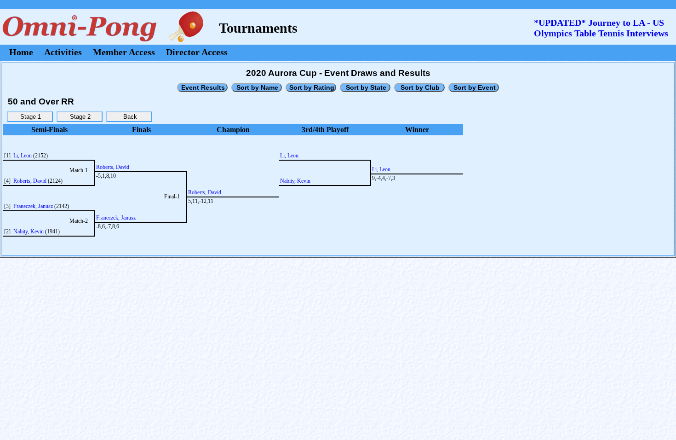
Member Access (124, 52)
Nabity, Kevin (28, 231)
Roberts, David (29, 181)
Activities (63, 52)
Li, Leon (22, 155)
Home (21, 52)
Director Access (197, 52)
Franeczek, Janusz (33, 206)
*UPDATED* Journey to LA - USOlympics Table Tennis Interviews (601, 27)
